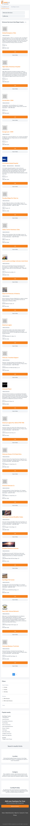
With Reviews (7, 698)
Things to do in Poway (7, 739)
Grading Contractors (6, 733)
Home (3, 812)
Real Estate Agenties (7, 735)
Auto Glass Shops (6, 731)
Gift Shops (4, 730)
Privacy (15, 815)
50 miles (5, 689)
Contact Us (22, 812)
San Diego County (15, 6)
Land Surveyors (5, 719)
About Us (16, 812)
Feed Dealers (5, 722)
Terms (26, 812)
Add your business (15, 806)
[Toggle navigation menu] (28, 2)
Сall (15, 51)
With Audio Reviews (8, 700)
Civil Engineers (5, 717)
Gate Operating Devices (7, 726)
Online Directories (9, 812)
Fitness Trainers (5, 728)
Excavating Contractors (7, 721)
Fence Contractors (6, 724)
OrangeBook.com (5, 6)
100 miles (6, 691)
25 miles (5, 687)
